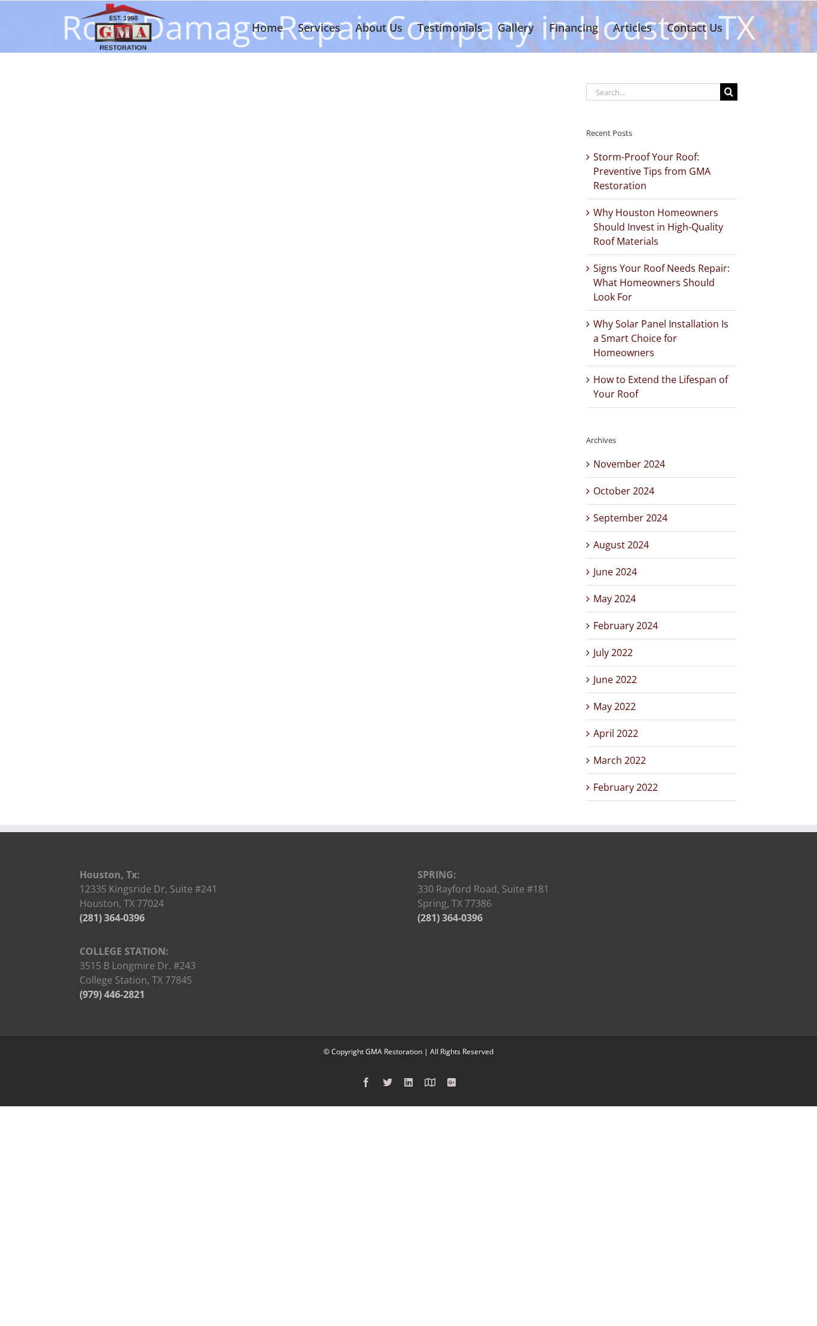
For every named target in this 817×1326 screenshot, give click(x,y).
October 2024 (623, 490)
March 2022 (619, 760)
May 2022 (614, 706)
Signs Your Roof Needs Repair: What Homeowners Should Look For (661, 283)
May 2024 (614, 598)
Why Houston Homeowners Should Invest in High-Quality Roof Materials (658, 227)
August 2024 (621, 544)
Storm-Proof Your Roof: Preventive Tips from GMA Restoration (652, 171)
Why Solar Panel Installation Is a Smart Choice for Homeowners (660, 338)
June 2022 (615, 679)
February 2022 (625, 787)
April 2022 (615, 733)
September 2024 (630, 517)
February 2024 (625, 625)
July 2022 (613, 652)
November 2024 (629, 464)
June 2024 (615, 571)
